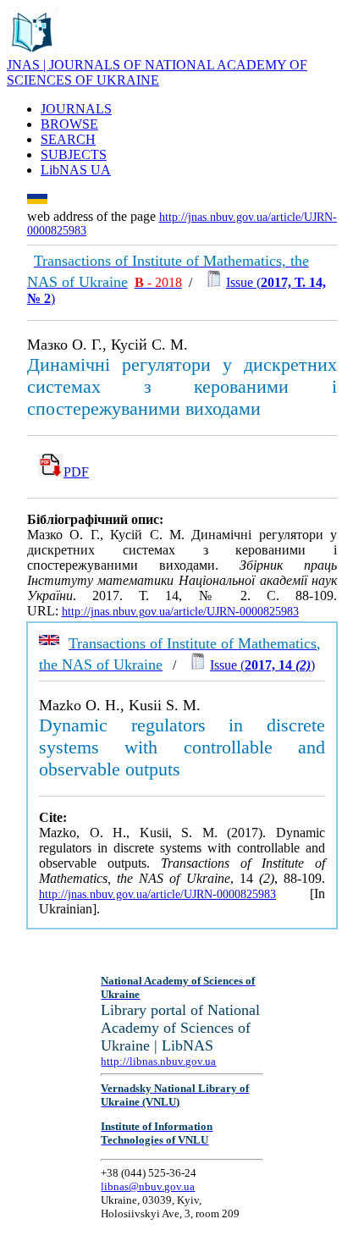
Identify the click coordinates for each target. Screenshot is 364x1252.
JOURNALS (76, 109)
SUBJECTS (74, 154)
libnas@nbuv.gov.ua (148, 1186)
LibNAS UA (76, 170)
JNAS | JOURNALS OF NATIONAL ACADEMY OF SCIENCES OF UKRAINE (157, 72)
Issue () (262, 665)
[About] (32, 53)
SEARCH (68, 139)
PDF (76, 472)
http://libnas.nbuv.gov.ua (158, 1061)
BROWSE (69, 124)
